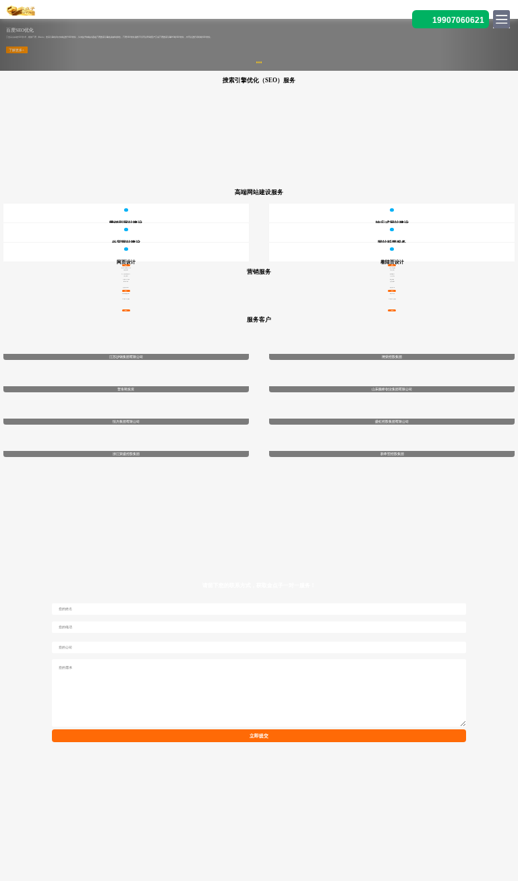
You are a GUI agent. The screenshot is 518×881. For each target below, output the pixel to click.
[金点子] (21, 10)
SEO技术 (194, 816)
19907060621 (458, 20)
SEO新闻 (68, 816)
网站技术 (322, 816)
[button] (39, 45)
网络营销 (448, 816)
